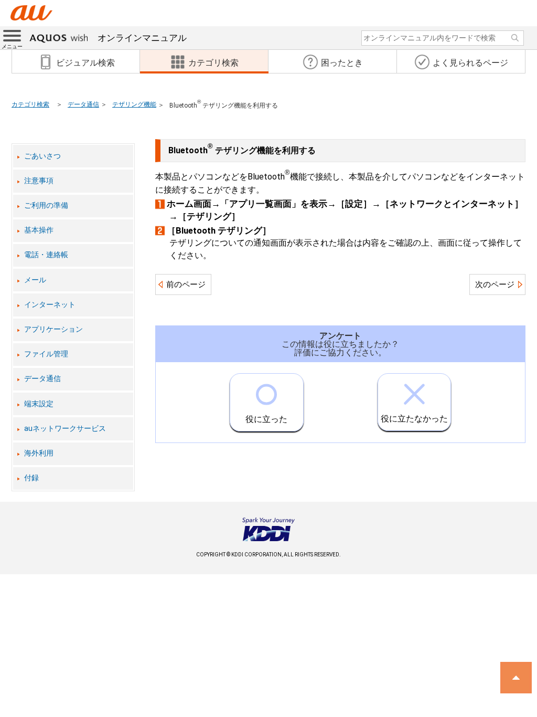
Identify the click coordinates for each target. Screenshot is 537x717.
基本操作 (38, 230)
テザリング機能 (134, 104)
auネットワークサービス (65, 428)
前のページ (186, 284)
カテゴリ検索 (30, 104)
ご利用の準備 (46, 205)
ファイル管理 (46, 354)
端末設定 (38, 403)
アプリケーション (53, 329)
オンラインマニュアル (142, 38)
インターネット (50, 304)
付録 (31, 477)
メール (35, 280)
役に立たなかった (414, 419)
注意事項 (38, 180)
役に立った (266, 419)
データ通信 (83, 104)
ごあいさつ (42, 156)
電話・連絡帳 (46, 254)
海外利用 (38, 453)
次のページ (494, 284)
